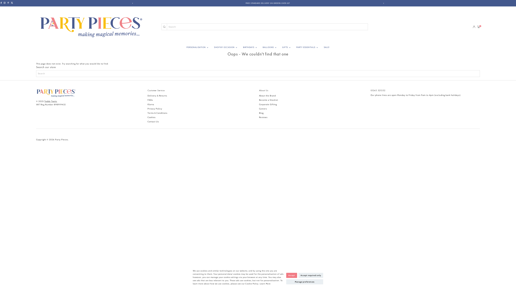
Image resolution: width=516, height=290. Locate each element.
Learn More (265, 283)
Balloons (268, 47)
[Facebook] (1, 3)
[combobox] (267, 26)
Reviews (263, 117)
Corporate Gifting (268, 104)
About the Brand (267, 96)
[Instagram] (4, 3)
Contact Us (153, 121)
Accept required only (311, 275)
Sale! (326, 47)
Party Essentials (306, 47)
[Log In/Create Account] (474, 27)
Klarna (151, 104)
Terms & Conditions (157, 113)
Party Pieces (61, 139)
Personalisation (196, 47)
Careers (263, 109)
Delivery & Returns (157, 96)
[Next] (383, 3)
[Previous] (133, 3)
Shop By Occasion (224, 47)
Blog (261, 113)
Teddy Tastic (50, 101)
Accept (291, 275)
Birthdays (249, 47)
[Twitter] (12, 3)
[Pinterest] (8, 3)
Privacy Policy (155, 109)
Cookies (152, 117)
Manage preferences (305, 282)
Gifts (285, 47)
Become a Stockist (268, 100)
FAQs (150, 100)
